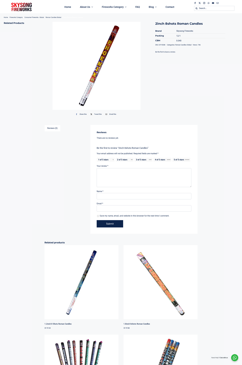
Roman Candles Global (183, 45)
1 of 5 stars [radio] (103, 159)
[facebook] (195, 3)
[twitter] (200, 3)
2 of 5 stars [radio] (122, 159)
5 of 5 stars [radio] (179, 159)
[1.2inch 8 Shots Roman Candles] (81, 282)
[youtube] (213, 3)
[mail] (218, 3)
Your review (102, 166)
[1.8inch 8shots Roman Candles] (161, 282)
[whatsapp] (208, 3)
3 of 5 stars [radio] (141, 159)
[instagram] (204, 3)
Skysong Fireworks (184, 31)
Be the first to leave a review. (165, 52)
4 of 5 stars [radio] (160, 159)
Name (100, 191)
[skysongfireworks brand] (21, 2)
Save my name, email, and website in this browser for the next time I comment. (134, 216)
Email (100, 203)
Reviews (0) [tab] (52, 128)
